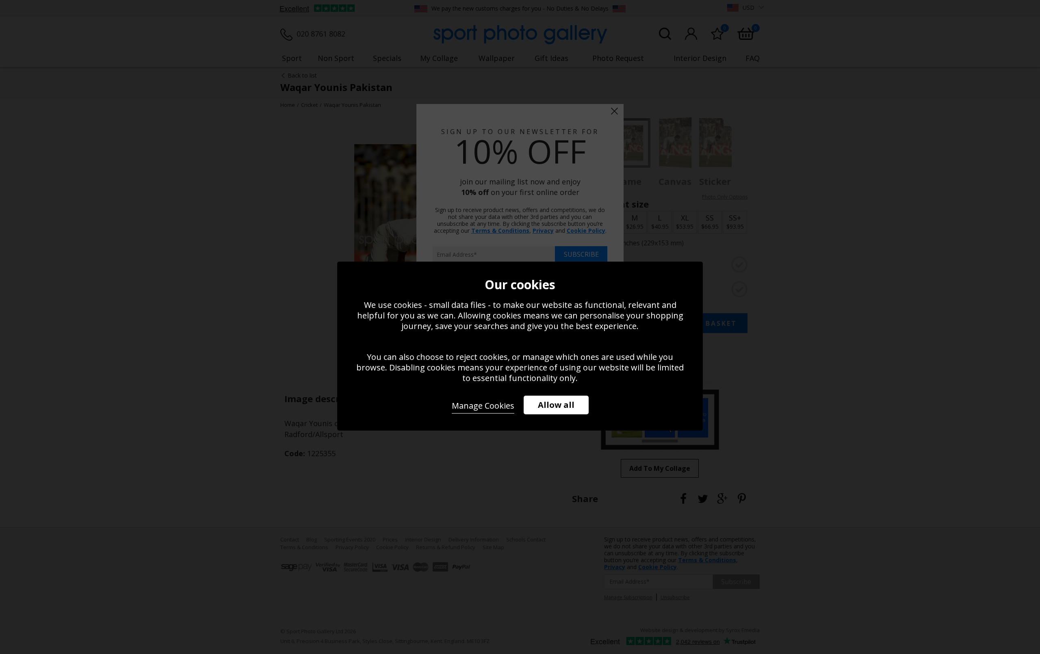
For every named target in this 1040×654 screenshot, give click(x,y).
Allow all (556, 404)
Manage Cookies (483, 405)
